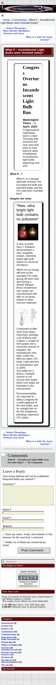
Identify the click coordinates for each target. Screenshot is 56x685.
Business (5, 629)
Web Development (9, 662)
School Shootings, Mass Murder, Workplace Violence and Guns (16, 31)
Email (7, 518)
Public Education (8, 639)
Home (6, 20)
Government (6, 637)
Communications (8, 634)
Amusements (7, 623)
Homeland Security (10, 650)
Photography (7, 642)
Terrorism (5, 657)
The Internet (6, 660)
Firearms (5, 654)
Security (5, 648)
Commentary (19, 20)
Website (7, 526)
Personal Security (9, 652)
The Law (5, 665)
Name (7, 509)
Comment (9, 484)
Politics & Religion (9, 645)
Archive (4, 626)
